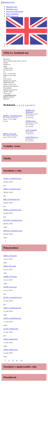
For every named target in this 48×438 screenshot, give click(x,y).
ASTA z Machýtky (10, 350)
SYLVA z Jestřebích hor (12, 220)
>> (21, 360)
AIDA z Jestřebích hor (12, 308)
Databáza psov (12, 9)
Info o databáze (12, 14)
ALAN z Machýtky (11, 329)
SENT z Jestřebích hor (12, 210)
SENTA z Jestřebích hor (12, 231)
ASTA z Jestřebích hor (12, 318)
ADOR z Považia (10, 276)
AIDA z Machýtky (10, 339)
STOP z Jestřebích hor (12, 178)
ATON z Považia (10, 287)
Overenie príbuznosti (14, 11)
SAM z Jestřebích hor (12, 189)
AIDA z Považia (9, 266)
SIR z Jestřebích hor (11, 199)
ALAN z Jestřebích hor (12, 297)
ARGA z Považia (10, 256)
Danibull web (11, 7)
